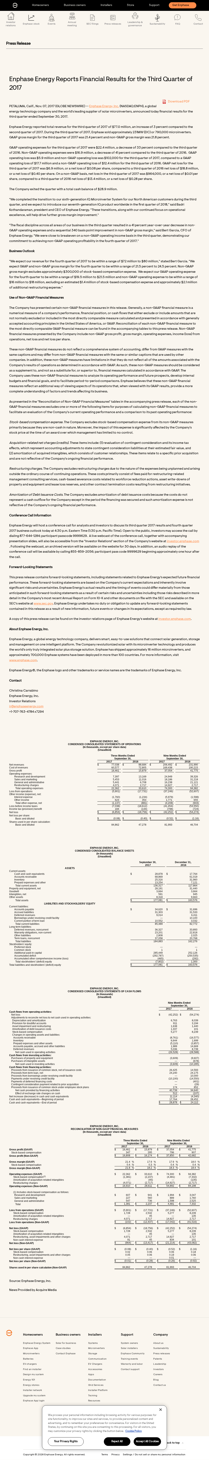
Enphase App (30, 1348)
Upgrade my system (34, 1395)
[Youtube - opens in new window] (30, 1443)
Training (92, 1395)
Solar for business (66, 1343)
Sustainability (161, 1348)
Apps (91, 1374)
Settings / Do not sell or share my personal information (154, 1454)
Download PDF (179, 101)
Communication (97, 1359)
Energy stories (31, 1385)
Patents (157, 1359)
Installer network (32, 1390)
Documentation (97, 1380)
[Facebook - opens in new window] (24, 1443)
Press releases (161, 1353)
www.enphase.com (23, 660)
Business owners (75, 5)
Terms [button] (104, 1454)
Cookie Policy (133, 1431)
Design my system (33, 1374)
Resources (94, 1401)
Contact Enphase (66, 1353)
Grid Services (95, 1385)
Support (154, 5)
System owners (129, 1343)
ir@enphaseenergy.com (26, 706)
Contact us (159, 1385)
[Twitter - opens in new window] (36, 1443)
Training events (129, 1359)
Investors (158, 1369)
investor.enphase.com (183, 541)
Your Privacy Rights (66, 1441)
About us (158, 1343)
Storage (92, 1353)
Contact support (130, 1369)
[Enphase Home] (15, 5)
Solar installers (129, 1348)
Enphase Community (133, 1353)
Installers (106, 5)
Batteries (28, 1359)
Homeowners (40, 5)
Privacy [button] (115, 1454)
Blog (155, 1380)
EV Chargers (95, 1364)
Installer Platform (98, 1390)
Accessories (95, 1369)
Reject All (117, 1441)
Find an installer (32, 1369)
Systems (93, 1343)
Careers (157, 1374)
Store (130, 5)
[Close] (160, 1409)
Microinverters (31, 1353)
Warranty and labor (132, 1364)
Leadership (159, 1364)
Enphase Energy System (37, 1343)
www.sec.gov (43, 603)
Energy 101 (29, 1380)
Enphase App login (33, 1401)
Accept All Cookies (147, 1441)
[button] (174, 1443)
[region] (104, 1427)
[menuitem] (41, 5)
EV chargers (30, 1364)
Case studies (63, 1348)
